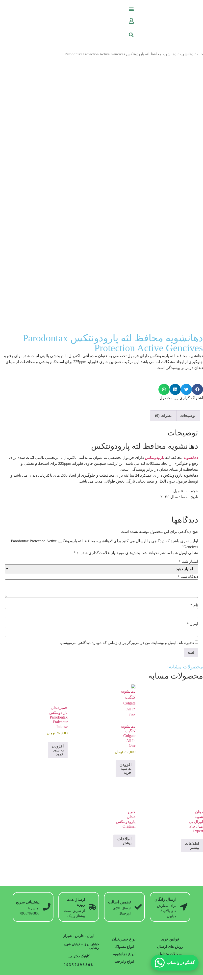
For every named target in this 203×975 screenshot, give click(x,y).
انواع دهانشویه (124, 954)
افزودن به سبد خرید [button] (125, 768)
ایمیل (192, 624)
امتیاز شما (188, 562)
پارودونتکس (154, 457)
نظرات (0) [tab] (163, 415)
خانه (200, 54)
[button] (131, 9)
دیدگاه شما (188, 577)
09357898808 (79, 965)
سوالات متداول (170, 954)
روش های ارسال (170, 947)
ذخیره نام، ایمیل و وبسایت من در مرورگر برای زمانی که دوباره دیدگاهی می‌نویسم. (127, 643)
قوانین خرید (170, 939)
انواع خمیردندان (124, 939)
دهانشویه (186, 54)
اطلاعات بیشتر (192, 845)
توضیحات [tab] (187, 415)
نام (194, 605)
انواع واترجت (124, 961)
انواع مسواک (124, 947)
